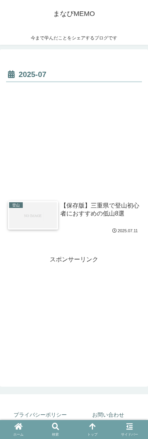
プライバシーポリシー (40, 415)
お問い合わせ (108, 415)
